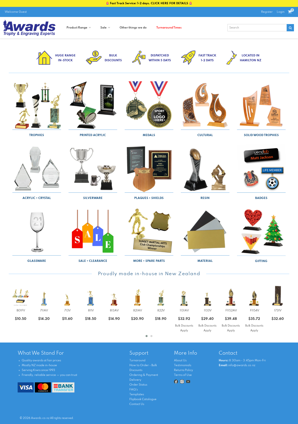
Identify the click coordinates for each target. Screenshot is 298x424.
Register (267, 12)
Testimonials (182, 365)
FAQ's (133, 389)
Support (138, 353)
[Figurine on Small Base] (20, 296)
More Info (185, 353)
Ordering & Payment (143, 375)
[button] (146, 336)
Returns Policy (183, 370)
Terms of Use (183, 375)
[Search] (290, 27)
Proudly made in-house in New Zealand (149, 274)
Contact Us (136, 404)
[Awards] (29, 28)
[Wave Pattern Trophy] (43, 296)
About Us (180, 360)
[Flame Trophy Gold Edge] (254, 296)
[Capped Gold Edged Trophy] (207, 296)
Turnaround (137, 360)
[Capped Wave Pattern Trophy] (184, 296)
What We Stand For (41, 353)
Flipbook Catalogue (143, 399)
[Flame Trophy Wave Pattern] (230, 296)
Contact (228, 353)
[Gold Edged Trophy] (67, 296)
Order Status (138, 384)
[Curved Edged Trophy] (277, 296)
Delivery (135, 380)
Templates (136, 394)
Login (280, 12)
